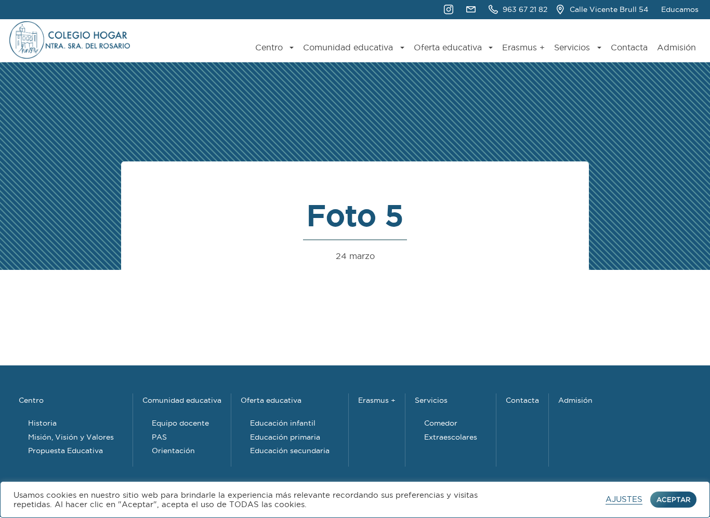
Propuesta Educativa (65, 450)
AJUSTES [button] (624, 499)
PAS (159, 437)
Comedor (440, 423)
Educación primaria (285, 437)
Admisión (676, 47)
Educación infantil (282, 423)
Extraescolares (450, 437)
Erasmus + (523, 47)
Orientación (173, 450)
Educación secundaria (290, 450)
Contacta (629, 47)
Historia (42, 423)
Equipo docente (180, 423)
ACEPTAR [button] (673, 499)
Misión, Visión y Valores (71, 437)
